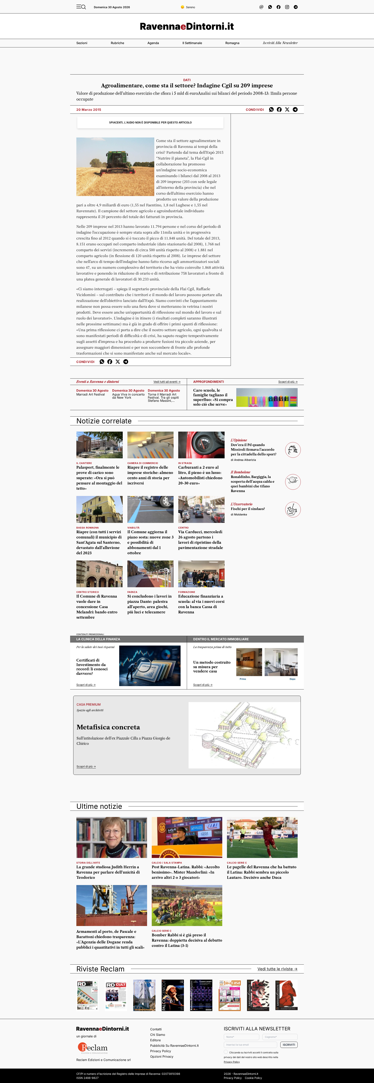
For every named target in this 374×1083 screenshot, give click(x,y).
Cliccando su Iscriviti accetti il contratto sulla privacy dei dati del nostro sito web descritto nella (251, 1057)
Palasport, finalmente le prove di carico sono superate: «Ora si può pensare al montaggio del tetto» (99, 478)
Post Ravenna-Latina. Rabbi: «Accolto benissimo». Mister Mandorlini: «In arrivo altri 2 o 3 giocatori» (186, 872)
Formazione (186, 592)
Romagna (232, 43)
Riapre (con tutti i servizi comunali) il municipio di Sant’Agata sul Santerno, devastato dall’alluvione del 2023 (99, 542)
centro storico (87, 592)
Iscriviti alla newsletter (280, 43)
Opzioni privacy (161, 1056)
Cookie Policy (253, 1077)
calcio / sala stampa (167, 862)
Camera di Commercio (142, 463)
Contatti (156, 1029)
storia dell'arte (88, 862)
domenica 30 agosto (92, 390)
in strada (185, 463)
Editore (155, 1040)
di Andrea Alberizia (243, 459)
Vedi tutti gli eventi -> (167, 381)
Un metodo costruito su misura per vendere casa (212, 666)
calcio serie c (237, 862)
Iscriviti (289, 1044)
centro (183, 527)
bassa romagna (87, 527)
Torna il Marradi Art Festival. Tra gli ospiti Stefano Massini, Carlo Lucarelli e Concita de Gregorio (163, 397)
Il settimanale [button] (192, 43)
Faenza (132, 592)
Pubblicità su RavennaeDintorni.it (174, 1046)
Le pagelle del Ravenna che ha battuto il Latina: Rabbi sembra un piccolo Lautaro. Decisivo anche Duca (261, 872)
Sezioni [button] (81, 43)
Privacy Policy (160, 1051)
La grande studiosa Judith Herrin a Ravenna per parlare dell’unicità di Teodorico (108, 872)
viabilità (133, 527)
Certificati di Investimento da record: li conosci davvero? (92, 667)
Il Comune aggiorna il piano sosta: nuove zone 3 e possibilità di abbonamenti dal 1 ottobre (150, 542)
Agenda (153, 43)
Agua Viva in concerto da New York (128, 396)
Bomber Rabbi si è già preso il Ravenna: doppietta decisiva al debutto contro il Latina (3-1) (187, 940)
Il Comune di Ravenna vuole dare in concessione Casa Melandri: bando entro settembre (96, 607)
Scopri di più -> (288, 381)
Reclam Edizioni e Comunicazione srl (103, 1060)
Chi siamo (157, 1035)
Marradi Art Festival (90, 394)
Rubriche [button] (117, 43)
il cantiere (84, 463)
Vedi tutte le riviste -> (278, 969)
